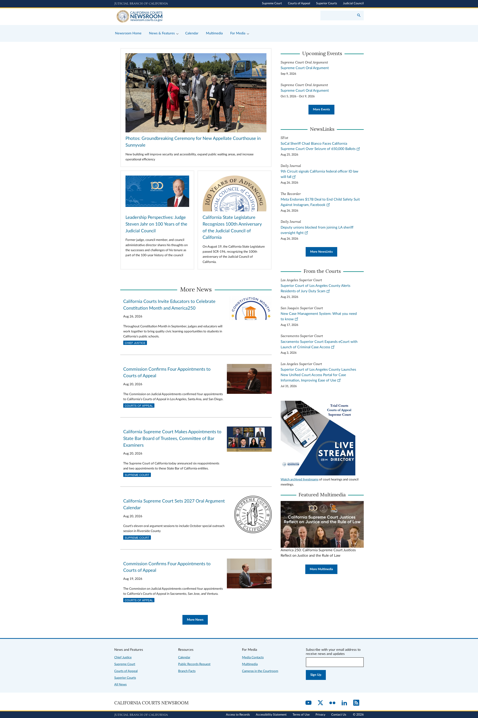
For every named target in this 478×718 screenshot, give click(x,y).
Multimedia (250, 664)
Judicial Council (353, 3)
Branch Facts (186, 671)
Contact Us (338, 714)
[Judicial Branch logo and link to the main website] (141, 4)
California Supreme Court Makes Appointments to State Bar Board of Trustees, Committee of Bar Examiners (172, 439)
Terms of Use (301, 714)
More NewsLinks (321, 251)
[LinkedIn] (344, 703)
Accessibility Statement (271, 714)
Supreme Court (272, 3)
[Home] (176, 16)
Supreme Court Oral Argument (305, 68)
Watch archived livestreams (299, 479)
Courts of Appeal (299, 3)
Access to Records (238, 714)
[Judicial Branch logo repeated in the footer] (141, 715)
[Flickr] (332, 703)
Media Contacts (253, 657)
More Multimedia (321, 569)
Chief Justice (135, 343)
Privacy (320, 714)
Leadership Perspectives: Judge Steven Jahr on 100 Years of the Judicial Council (156, 224)
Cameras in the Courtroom (260, 671)
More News (195, 619)
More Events (321, 109)
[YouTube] (308, 703)
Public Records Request (194, 664)
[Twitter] (320, 703)
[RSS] (356, 703)
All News (120, 684)
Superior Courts (326, 3)
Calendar (184, 657)
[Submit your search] (359, 15)
